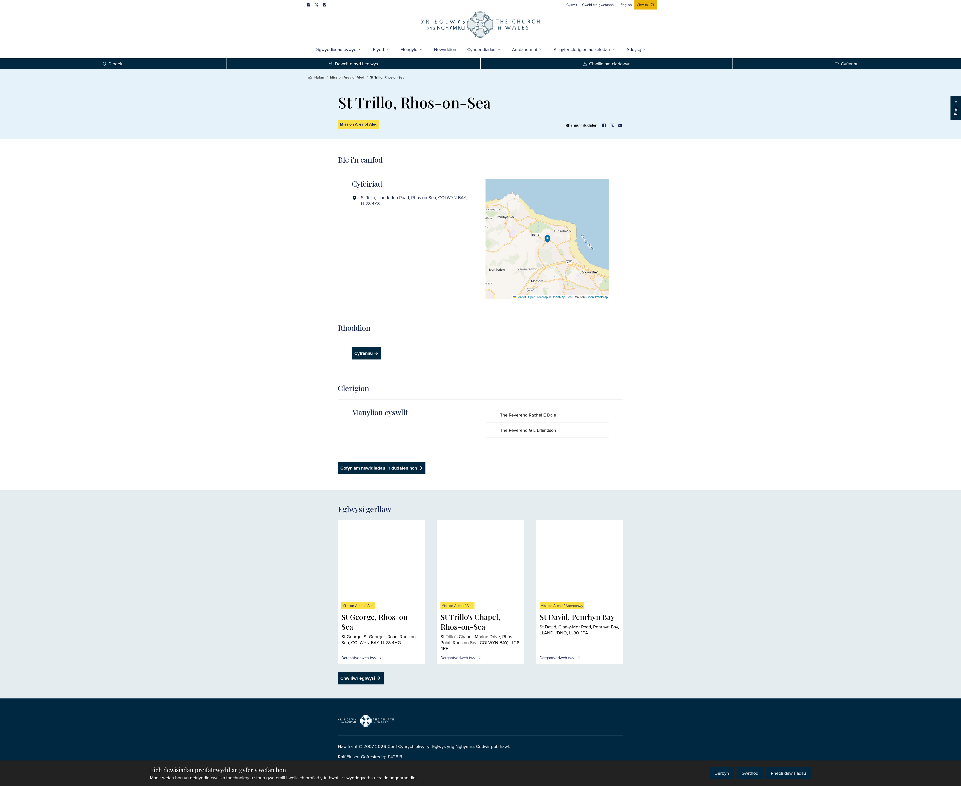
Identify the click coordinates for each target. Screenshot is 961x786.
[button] (547, 239)
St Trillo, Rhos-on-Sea (387, 77)
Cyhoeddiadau (481, 49)
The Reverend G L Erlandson (528, 430)
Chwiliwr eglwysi (357, 678)
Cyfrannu (850, 64)
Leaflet (521, 297)
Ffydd (378, 49)
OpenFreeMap (538, 297)
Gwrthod (750, 773)
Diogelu (116, 64)
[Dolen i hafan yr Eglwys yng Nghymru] (366, 720)
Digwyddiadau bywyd (335, 49)
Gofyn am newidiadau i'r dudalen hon (378, 468)
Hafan (319, 77)
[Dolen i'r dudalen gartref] (480, 25)
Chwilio (642, 4)
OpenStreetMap (597, 297)
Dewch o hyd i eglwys (356, 64)
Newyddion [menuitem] (445, 49)
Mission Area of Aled (347, 77)
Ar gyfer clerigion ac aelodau (582, 49)
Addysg (633, 49)
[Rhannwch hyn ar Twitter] (612, 125)
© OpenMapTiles (560, 297)
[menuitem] (572, 5)
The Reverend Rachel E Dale (528, 415)
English (955, 108)
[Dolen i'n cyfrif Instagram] (325, 5)
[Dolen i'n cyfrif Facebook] (309, 5)
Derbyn (721, 773)
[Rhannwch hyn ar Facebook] (604, 125)
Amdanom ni (524, 49)
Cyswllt (571, 4)
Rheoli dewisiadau (788, 773)
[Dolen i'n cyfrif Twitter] (317, 5)
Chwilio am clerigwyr (609, 64)
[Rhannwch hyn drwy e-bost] (620, 125)
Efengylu (408, 49)
